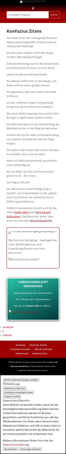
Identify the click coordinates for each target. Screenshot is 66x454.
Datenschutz (40, 353)
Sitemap (20, 345)
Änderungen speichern (30, 449)
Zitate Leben (21, 212)
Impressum (21, 353)
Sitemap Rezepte (21, 349)
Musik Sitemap (43, 349)
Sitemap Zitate (38, 345)
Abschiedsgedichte (41, 220)
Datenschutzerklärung (16, 444)
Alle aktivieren (10, 449)
